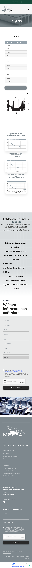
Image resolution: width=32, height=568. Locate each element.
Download (5, 459)
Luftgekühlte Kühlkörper (10, 468)
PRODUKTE (6, 465)
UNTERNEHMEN (8, 450)
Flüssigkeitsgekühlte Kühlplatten (12, 473)
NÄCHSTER (16, 542)
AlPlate (5, 478)
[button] (28, 93)
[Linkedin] (4, 502)
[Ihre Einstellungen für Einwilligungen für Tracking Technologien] (29, 565)
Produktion (6, 453)
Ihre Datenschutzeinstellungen (22, 563)
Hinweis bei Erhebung (17, 566)
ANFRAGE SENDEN (15, 387)
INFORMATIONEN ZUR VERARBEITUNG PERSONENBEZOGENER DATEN (15, 528)
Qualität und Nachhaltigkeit (10, 456)
